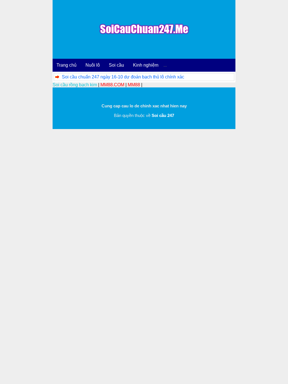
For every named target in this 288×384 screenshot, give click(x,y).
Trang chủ (66, 65)
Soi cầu (116, 65)
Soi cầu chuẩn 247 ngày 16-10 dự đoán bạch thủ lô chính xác (123, 76)
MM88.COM (112, 84)
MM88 (134, 84)
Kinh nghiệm (145, 65)
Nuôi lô (93, 65)
